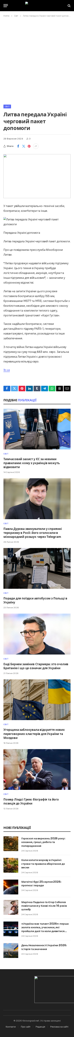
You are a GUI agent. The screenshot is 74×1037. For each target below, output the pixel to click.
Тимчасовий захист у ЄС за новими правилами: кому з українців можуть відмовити (31, 463)
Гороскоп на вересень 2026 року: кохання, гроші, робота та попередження (43, 842)
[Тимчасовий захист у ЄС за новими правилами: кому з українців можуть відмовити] (37, 429)
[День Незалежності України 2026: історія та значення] (10, 950)
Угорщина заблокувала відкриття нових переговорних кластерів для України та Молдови (34, 734)
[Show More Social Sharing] (36, 146)
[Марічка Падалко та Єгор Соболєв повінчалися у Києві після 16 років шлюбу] (10, 907)
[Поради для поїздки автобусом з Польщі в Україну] (37, 568)
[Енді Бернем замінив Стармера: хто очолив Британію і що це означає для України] (37, 634)
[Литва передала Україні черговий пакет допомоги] (37, 176)
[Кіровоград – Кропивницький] (37, 5)
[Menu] (5, 5)
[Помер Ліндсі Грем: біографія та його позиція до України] (37, 769)
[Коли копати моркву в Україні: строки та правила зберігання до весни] (10, 865)
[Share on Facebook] (18, 146)
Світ (7, 106)
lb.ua (6, 370)
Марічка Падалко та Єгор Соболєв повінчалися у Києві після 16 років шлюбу (44, 905)
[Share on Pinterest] (29, 146)
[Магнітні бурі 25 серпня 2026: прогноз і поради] (10, 887)
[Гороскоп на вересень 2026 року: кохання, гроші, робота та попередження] (10, 843)
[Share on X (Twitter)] (23, 146)
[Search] (69, 5)
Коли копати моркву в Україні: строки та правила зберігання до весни (43, 863)
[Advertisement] (37, 60)
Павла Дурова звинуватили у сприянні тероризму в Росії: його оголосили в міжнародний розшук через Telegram (32, 533)
